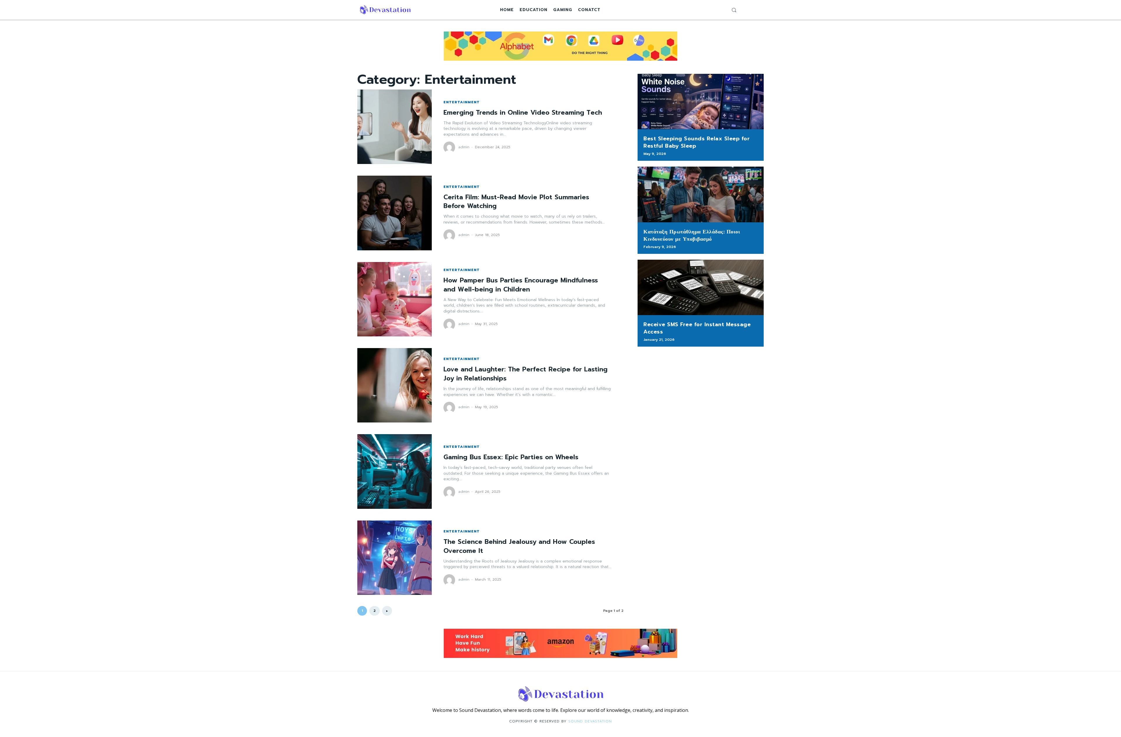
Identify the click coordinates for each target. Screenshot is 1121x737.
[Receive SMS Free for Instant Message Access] (701, 287)
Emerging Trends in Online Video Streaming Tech (522, 112)
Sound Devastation (590, 721)
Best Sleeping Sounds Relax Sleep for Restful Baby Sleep (696, 142)
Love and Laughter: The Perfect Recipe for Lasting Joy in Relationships (525, 373)
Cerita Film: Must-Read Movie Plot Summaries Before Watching (516, 201)
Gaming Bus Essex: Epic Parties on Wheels (510, 457)
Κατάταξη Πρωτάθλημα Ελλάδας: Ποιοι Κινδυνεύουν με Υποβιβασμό (691, 235)
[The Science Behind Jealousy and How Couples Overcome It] (394, 558)
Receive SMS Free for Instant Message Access (697, 328)
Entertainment (461, 102)
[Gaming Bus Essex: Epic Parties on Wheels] (394, 471)
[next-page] (387, 611)
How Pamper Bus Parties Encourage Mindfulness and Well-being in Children (520, 284)
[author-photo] (450, 147)
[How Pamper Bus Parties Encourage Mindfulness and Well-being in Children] (394, 299)
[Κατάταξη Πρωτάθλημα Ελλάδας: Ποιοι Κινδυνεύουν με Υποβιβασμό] (701, 194)
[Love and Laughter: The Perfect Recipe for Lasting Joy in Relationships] (394, 385)
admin (463, 147)
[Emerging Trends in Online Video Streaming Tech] (394, 127)
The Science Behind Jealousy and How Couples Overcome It (519, 546)
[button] (734, 10)
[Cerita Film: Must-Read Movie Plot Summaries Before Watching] (394, 213)
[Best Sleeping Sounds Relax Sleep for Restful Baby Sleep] (701, 101)
